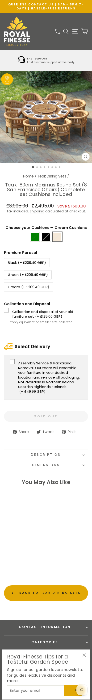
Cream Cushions (57, 236)
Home (28, 176)
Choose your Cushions (46, 228)
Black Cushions (46, 236)
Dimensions (46, 465)
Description (46, 454)
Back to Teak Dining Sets (49, 593)
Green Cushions (34, 236)
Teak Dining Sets (51, 176)
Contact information (45, 627)
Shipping (37, 211)
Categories (44, 642)
